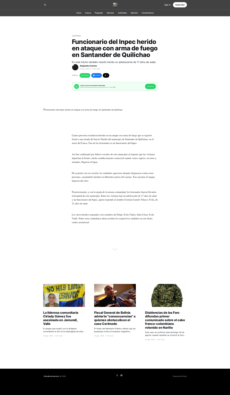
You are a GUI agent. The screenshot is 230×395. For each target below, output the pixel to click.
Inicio (78, 13)
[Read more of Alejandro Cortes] (75, 67)
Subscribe (179, 5)
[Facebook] (121, 375)
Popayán (99, 13)
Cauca (88, 13)
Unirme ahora (150, 86)
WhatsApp (86, 75)
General (110, 13)
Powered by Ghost (180, 376)
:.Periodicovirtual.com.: (51, 376)
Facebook (97, 75)
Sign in (167, 5)
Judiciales (122, 13)
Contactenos (148, 13)
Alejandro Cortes (88, 66)
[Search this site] (45, 5)
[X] (117, 375)
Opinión (134, 13)
